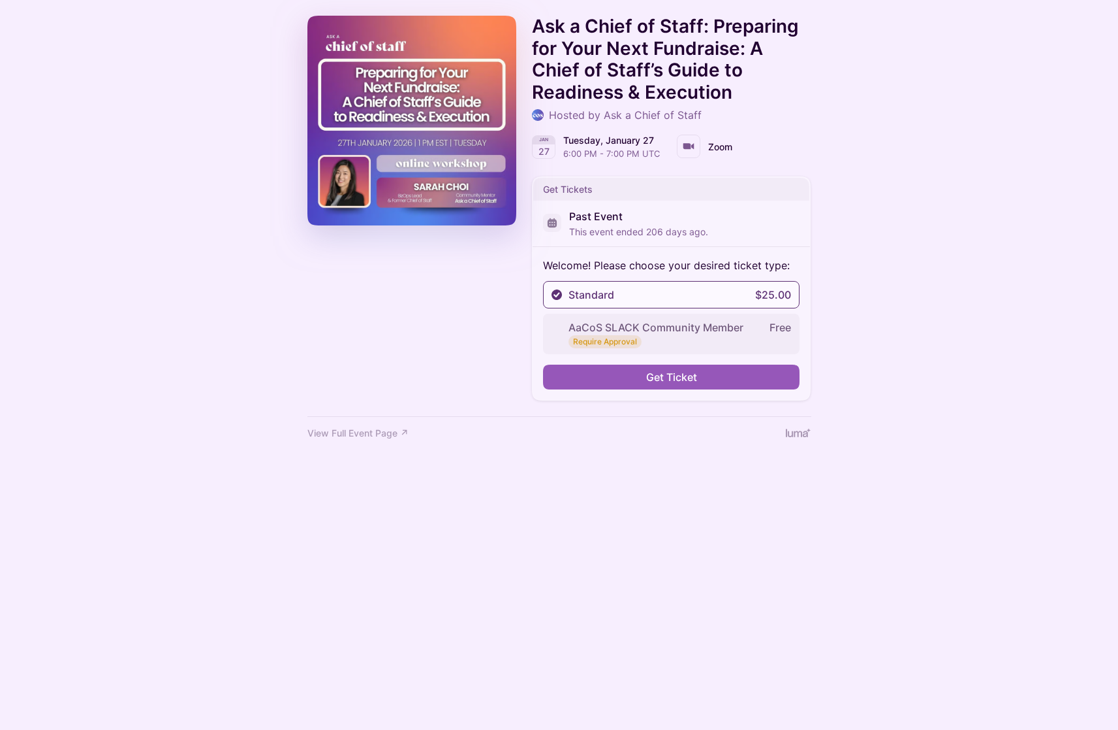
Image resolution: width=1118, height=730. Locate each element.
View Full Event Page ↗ (358, 433)
